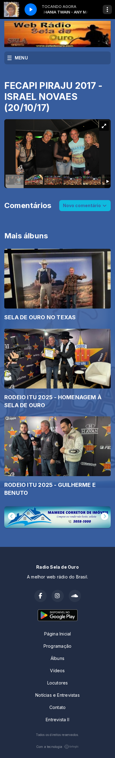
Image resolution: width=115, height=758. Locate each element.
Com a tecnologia (49, 747)
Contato (57, 707)
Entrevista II (57, 719)
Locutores (57, 682)
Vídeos (57, 670)
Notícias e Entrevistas (57, 695)
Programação (57, 646)
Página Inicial (57, 633)
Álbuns (57, 658)
